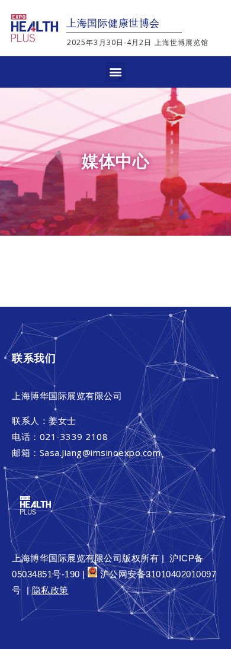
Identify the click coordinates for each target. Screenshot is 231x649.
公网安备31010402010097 (162, 574)
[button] (115, 72)
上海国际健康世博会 (113, 23)
